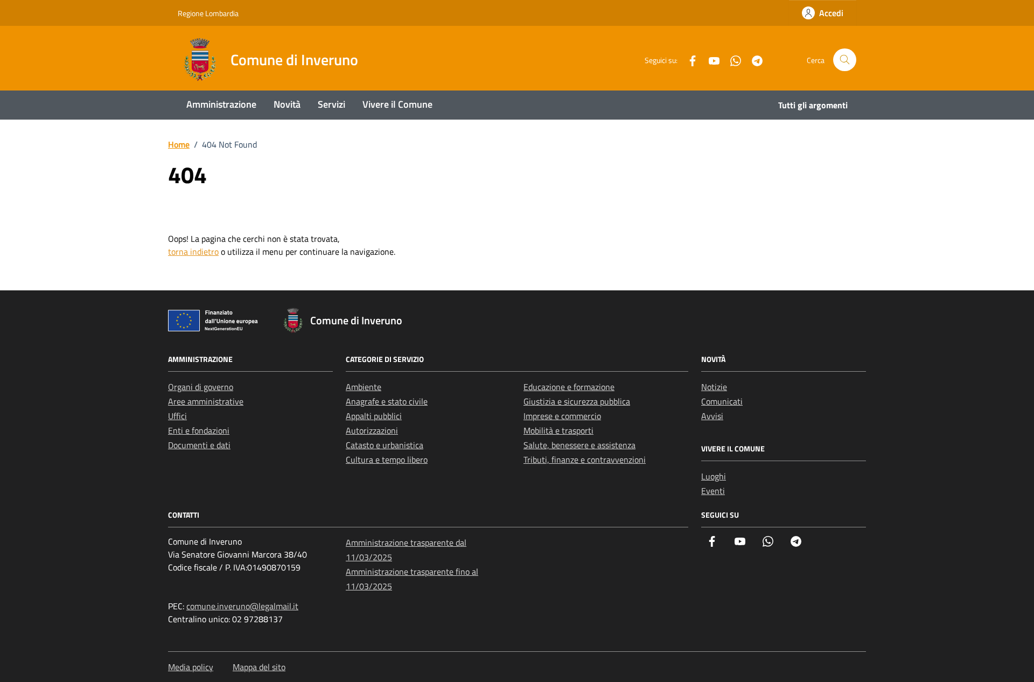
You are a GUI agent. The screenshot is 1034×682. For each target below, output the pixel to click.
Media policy (190, 666)
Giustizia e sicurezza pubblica (576, 401)
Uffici (177, 415)
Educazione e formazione (568, 386)
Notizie (714, 386)
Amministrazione (221, 104)
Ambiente (363, 386)
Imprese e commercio (562, 415)
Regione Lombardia (208, 13)
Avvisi (712, 415)
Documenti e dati (199, 445)
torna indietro (193, 251)
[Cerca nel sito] (844, 60)
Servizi (331, 104)
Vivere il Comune (397, 104)
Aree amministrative (205, 401)
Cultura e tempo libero (387, 459)
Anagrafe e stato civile (387, 401)
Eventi (713, 490)
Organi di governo (200, 386)
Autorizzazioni (372, 430)
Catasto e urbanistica (384, 445)
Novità (287, 104)
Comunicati (722, 401)
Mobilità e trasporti (558, 430)
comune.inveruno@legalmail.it (242, 606)
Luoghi (713, 476)
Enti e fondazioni (198, 430)
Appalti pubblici (374, 415)
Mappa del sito (259, 666)
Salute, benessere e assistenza (579, 445)
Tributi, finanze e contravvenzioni (584, 459)
